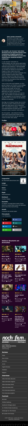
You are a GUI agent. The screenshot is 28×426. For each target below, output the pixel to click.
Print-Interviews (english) (8, 393)
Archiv (3, 364)
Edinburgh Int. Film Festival (9, 410)
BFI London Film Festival (8, 413)
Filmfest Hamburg (6, 402)
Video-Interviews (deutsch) (8, 378)
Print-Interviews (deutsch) (8, 390)
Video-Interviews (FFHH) (8, 384)
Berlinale (4, 399)
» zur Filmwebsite (6, 216)
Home (3, 355)
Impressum (11, 419)
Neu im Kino (5, 358)
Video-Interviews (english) (8, 381)
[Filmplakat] (14, 159)
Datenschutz (16, 419)
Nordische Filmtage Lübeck (9, 405)
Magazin (4, 372)
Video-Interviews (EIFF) (7, 387)
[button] (6, 219)
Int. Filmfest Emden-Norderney (10, 408)
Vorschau (4, 361)
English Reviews (6, 367)
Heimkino (4, 369)
